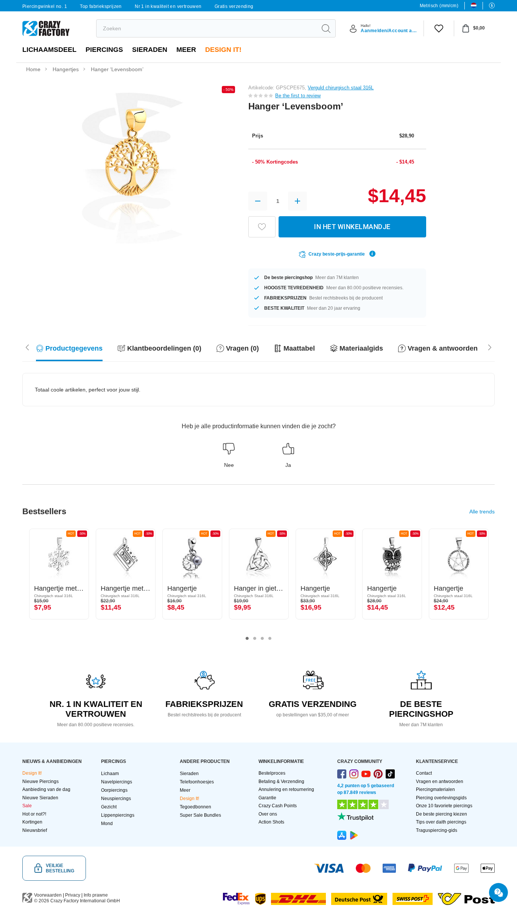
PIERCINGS (104, 49)
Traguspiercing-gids (436, 830)
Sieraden (149, 49)
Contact (424, 773)
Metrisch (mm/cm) (439, 5)
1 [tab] (247, 638)
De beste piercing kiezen (441, 814)
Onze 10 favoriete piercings (444, 805)
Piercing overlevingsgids (441, 797)
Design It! (223, 49)
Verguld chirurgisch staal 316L (341, 87)
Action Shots (271, 822)
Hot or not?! (34, 814)
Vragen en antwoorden (439, 781)
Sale (27, 805)
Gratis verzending (234, 6)
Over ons (267, 814)
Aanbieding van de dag (46, 789)
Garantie (267, 797)
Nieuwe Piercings (40, 781)
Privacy (72, 895)
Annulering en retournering (286, 789)
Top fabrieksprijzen (101, 6)
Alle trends (482, 512)
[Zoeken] (325, 28)
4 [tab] (270, 638)
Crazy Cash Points (277, 805)
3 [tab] (262, 638)
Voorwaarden (48, 895)
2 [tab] (254, 638)
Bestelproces (271, 773)
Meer (186, 49)
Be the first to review (298, 95)
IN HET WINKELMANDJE (352, 227)
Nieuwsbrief (34, 830)
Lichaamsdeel (49, 49)
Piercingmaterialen (435, 789)
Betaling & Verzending (281, 781)
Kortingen (32, 822)
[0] (439, 28)
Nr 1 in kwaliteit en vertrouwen (168, 6)
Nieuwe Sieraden (40, 797)
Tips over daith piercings (441, 822)
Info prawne (96, 895)
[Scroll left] (490, 346)
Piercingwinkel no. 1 (44, 6)
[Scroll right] (27, 346)
